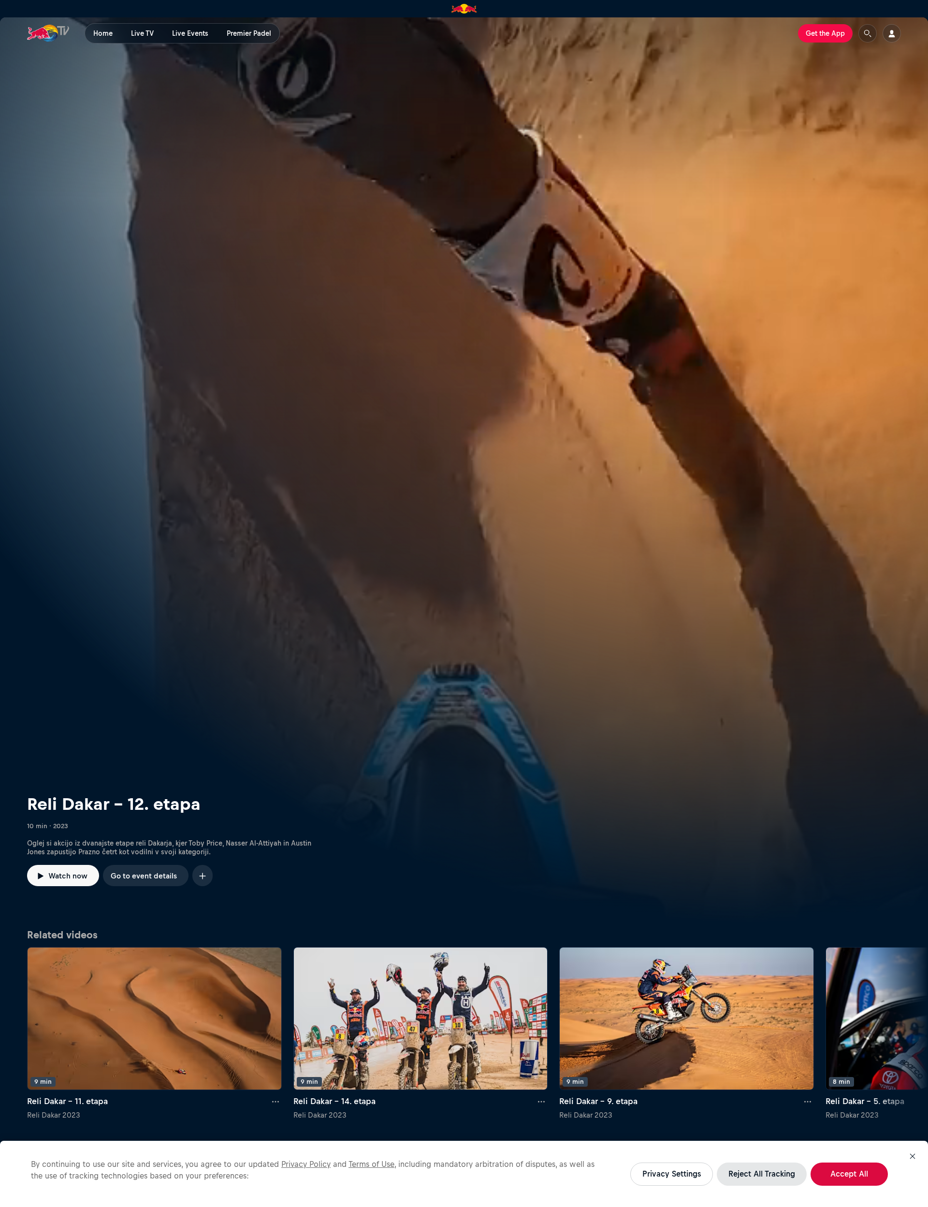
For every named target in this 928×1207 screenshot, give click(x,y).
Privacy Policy (306, 1164)
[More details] (276, 1101)
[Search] (867, 33)
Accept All (849, 1173)
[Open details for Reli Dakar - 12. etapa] (464, 470)
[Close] (912, 1156)
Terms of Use (371, 1164)
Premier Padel (249, 33)
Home (103, 33)
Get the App (825, 33)
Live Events (190, 33)
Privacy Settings (671, 1173)
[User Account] (892, 33)
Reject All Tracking (761, 1173)
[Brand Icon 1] (464, 8)
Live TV (142, 33)
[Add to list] (202, 875)
